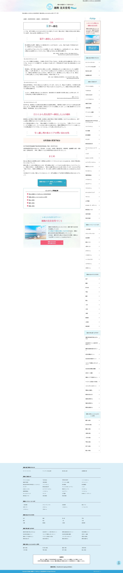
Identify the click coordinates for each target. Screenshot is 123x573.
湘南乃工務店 (89, 103)
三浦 (87, 309)
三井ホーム (88, 268)
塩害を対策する (89, 398)
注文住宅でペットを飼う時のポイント (92, 343)
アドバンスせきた (90, 86)
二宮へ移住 (88, 437)
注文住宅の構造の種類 (91, 368)
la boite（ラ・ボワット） (91, 205)
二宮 (87, 304)
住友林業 (88, 237)
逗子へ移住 (88, 446)
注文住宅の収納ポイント (91, 358)
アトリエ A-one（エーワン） (91, 148)
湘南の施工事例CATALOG (92, 57)
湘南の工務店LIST (92, 81)
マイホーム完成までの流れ (92, 381)
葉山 (87, 300)
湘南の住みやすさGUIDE (92, 274)
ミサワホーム (89, 263)
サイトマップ (96, 571)
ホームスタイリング (90, 192)
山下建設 (88, 201)
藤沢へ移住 (32, 203)
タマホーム (88, 250)
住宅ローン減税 (89, 373)
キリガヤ (88, 139)
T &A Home (88, 90)
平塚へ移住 (88, 441)
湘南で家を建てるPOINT (92, 332)
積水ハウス (88, 242)
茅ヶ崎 (87, 287)
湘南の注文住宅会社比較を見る (52, 242)
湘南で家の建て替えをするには (92, 338)
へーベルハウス (89, 259)
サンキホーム (89, 170)
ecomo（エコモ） (90, 158)
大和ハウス (88, 246)
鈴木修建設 (88, 135)
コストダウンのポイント (91, 385)
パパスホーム (89, 179)
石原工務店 (88, 214)
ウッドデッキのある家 (91, 66)
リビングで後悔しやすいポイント (92, 363)
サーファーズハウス (90, 62)
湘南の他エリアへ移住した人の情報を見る (50, 182)
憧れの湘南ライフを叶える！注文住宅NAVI (92, 0)
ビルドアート (89, 183)
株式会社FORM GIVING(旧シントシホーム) (92, 121)
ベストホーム (89, 188)
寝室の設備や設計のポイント (92, 349)
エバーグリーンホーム (91, 162)
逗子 (87, 279)
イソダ (87, 153)
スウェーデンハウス (90, 233)
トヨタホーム (89, 255)
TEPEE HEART (89, 94)
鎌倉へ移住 (32, 206)
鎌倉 (87, 283)
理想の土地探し (89, 390)
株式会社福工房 (89, 143)
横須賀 (87, 317)
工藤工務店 (88, 107)
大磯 (87, 313)
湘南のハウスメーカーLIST (92, 224)
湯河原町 (88, 326)
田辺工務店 (88, 218)
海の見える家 (89, 71)
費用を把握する (89, 407)
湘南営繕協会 (89, 175)
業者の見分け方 (89, 394)
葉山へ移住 (32, 200)
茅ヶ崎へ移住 (89, 424)
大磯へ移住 (88, 433)
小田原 (87, 322)
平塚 (87, 291)
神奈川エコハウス (90, 166)
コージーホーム (89, 126)
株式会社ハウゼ (89, 209)
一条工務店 (88, 229)
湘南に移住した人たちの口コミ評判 (38, 197)
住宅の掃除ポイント (90, 354)
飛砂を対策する (89, 403)
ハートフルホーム (90, 99)
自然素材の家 (89, 75)
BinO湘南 (88, 130)
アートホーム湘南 (90, 112)
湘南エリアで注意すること (92, 377)
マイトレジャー (89, 116)
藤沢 (87, 296)
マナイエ (88, 196)
